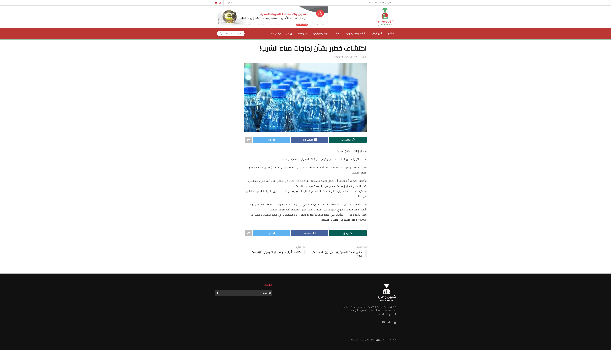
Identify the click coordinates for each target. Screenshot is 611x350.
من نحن (289, 33)
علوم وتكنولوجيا (321, 33)
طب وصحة (303, 33)
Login (228, 2)
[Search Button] (219, 33)
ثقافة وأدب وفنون (356, 33)
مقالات (337, 33)
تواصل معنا (275, 33)
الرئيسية (390, 33)
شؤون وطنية (376, 340)
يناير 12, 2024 (360, 56)
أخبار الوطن (377, 33)
